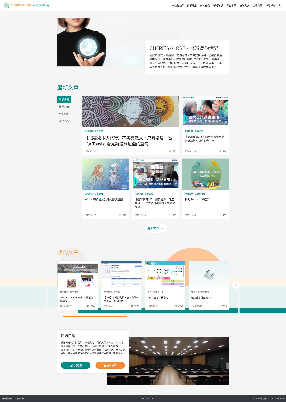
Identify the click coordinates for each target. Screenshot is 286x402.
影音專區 (231, 5)
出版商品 (257, 5)
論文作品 (205, 5)
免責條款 (20, 398)
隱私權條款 (7, 398)
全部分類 (64, 99)
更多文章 (153, 228)
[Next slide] (236, 285)
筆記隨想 (218, 5)
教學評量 (192, 5)
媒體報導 (270, 5)
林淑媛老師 (178, 5)
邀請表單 (111, 365)
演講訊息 (244, 5)
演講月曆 (77, 365)
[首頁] (27, 5)
